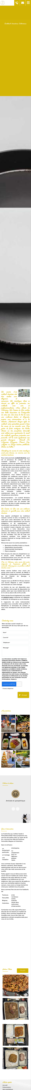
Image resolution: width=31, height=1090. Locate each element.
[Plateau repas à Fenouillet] (15, 1009)
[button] (28, 3)
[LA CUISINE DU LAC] (15, 1035)
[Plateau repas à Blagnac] (15, 1058)
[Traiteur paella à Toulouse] (15, 985)
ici (15, 679)
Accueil (5, 1085)
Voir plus (22, 970)
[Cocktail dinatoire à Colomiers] (24, 393)
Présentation (7, 1087)
